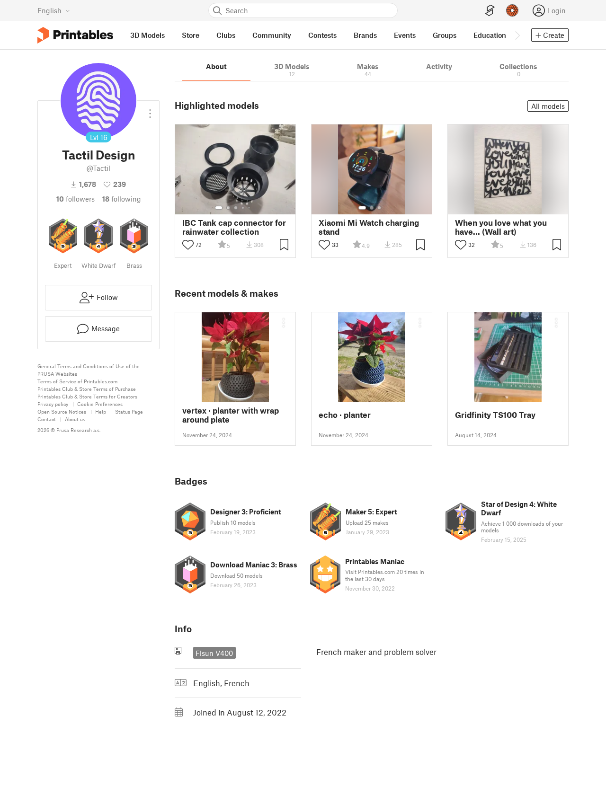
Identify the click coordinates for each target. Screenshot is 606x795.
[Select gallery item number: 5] (250, 208)
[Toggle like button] (188, 244)
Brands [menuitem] (365, 35)
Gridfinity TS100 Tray (495, 414)
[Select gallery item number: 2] (228, 208)
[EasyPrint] (490, 10)
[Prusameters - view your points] (512, 10)
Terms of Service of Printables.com (77, 381)
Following (121, 198)
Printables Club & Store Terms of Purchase (86, 389)
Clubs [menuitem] (225, 35)
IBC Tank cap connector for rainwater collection (234, 227)
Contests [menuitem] (322, 35)
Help (100, 411)
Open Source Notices (61, 411)
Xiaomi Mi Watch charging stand (369, 227)
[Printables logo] (75, 35)
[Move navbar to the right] (517, 35)
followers (75, 198)
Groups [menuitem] (444, 35)
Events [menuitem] (405, 35)
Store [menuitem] (190, 35)
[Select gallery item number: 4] (243, 208)
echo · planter (345, 414)
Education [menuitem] (489, 35)
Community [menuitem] (271, 35)
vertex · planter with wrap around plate (230, 415)
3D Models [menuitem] (147, 35)
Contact (46, 419)
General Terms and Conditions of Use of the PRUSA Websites (88, 370)
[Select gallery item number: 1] (219, 208)
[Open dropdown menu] (150, 109)
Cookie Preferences (100, 404)
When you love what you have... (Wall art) (501, 227)
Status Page (129, 411)
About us (75, 419)
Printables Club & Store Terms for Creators (87, 396)
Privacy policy (52, 404)
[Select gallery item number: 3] (236, 208)
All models (548, 106)
